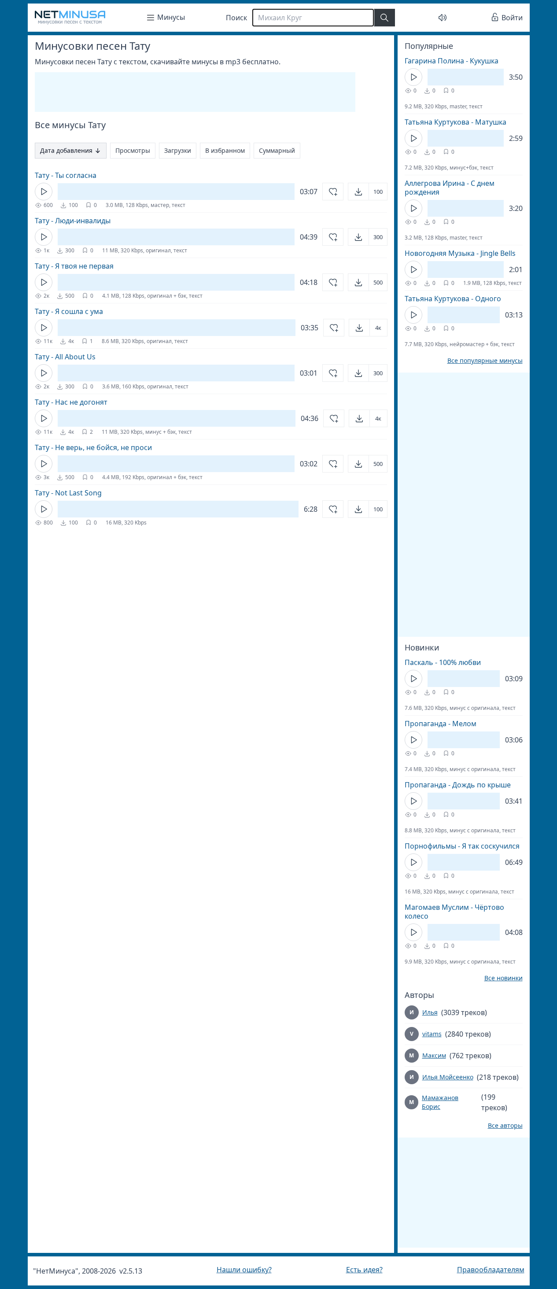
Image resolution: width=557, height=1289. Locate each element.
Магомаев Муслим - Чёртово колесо (454, 911)
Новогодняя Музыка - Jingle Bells (460, 253)
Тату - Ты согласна (65, 175)
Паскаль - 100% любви (443, 662)
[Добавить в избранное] (333, 191)
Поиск (236, 17)
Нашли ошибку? (244, 1269)
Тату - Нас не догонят (71, 402)
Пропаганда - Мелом (440, 723)
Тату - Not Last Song (68, 492)
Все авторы (505, 1126)
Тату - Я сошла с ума (69, 311)
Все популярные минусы (485, 361)
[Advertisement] (195, 92)
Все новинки (503, 978)
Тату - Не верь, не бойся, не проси (93, 447)
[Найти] (384, 17)
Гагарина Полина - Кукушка (451, 60)
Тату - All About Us (65, 356)
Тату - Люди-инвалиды (73, 220)
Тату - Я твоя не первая (74, 266)
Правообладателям (490, 1269)
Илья (430, 1012)
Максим (434, 1055)
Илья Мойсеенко (447, 1077)
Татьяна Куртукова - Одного (453, 298)
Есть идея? (364, 1269)
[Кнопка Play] (43, 191)
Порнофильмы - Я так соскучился (462, 846)
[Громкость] (442, 17)
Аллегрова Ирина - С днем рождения (449, 187)
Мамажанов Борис (440, 1102)
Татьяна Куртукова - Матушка (455, 122)
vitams (432, 1034)
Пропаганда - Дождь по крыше (458, 784)
